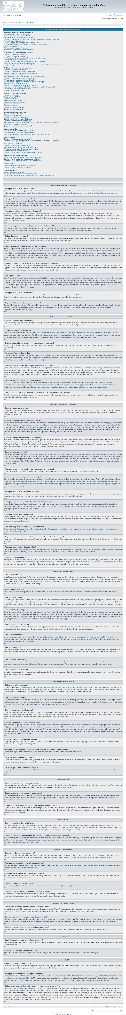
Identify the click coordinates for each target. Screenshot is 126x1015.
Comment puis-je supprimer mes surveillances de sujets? (23, 161)
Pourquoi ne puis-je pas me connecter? (17, 34)
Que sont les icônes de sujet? (14, 109)
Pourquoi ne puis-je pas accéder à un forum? (19, 80)
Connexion (8, 15)
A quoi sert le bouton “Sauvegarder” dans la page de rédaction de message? (29, 87)
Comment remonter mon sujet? (14, 90)
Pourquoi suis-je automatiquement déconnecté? (20, 38)
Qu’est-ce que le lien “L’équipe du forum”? (18, 126)
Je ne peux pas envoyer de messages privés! (19, 131)
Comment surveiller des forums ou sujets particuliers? (22, 159)
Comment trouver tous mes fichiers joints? (18, 167)
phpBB (57, 1013)
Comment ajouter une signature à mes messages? (21, 73)
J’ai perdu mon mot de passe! (14, 41)
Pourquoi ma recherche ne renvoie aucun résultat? (21, 147)
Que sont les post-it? (10, 105)
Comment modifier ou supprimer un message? (19, 71)
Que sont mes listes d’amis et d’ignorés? (17, 139)
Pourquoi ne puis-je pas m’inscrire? (16, 48)
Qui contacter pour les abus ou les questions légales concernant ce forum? (29, 175)
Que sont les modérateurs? (13, 115)
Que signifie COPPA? (11, 46)
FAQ (110, 15)
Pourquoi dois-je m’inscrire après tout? (17, 36)
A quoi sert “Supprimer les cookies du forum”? (19, 50)
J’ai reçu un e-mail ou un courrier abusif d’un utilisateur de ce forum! (26, 134)
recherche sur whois (19, 990)
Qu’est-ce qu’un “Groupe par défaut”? (16, 124)
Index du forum (8, 25)
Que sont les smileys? (11, 99)
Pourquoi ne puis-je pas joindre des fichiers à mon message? (24, 82)
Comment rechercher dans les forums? (17, 145)
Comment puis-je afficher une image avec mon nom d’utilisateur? (25, 61)
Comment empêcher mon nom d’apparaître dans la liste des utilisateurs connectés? (32, 39)
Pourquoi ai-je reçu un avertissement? (16, 83)
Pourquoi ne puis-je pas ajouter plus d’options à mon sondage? (25, 76)
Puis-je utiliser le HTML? (12, 97)
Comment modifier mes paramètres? (16, 54)
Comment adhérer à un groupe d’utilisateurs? (19, 119)
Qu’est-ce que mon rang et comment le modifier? (20, 63)
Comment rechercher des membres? (16, 151)
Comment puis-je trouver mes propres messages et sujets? (23, 152)
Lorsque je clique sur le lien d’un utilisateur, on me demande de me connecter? (32, 65)
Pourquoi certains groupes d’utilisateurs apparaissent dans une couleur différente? (31, 122)
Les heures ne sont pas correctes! (15, 56)
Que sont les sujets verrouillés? (14, 107)
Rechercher (119, 15)
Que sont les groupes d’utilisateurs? (16, 117)
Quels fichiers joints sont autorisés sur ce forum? (20, 165)
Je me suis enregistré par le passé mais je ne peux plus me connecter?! (28, 44)
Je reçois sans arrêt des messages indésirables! (20, 132)
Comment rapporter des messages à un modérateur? (21, 85)
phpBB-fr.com (67, 1014)
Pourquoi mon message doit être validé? (17, 89)
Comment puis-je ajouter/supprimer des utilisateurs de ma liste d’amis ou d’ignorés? (32, 141)
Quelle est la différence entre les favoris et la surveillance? (23, 157)
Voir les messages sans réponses (13, 22)
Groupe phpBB (74, 966)
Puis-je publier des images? (13, 100)
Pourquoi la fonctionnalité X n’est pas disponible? (20, 174)
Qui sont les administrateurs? (13, 114)
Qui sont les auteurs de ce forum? (15, 172)
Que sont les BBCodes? (12, 95)
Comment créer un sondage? (13, 75)
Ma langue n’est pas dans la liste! (15, 60)
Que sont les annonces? (12, 104)
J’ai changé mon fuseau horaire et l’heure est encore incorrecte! (25, 58)
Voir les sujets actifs (30, 22)
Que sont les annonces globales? (15, 102)
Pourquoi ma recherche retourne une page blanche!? (21, 149)
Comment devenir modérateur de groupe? (18, 121)
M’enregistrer (18, 15)
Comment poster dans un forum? (15, 70)
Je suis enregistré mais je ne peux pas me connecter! (21, 43)
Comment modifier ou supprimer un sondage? (19, 78)
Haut (5, 195)
